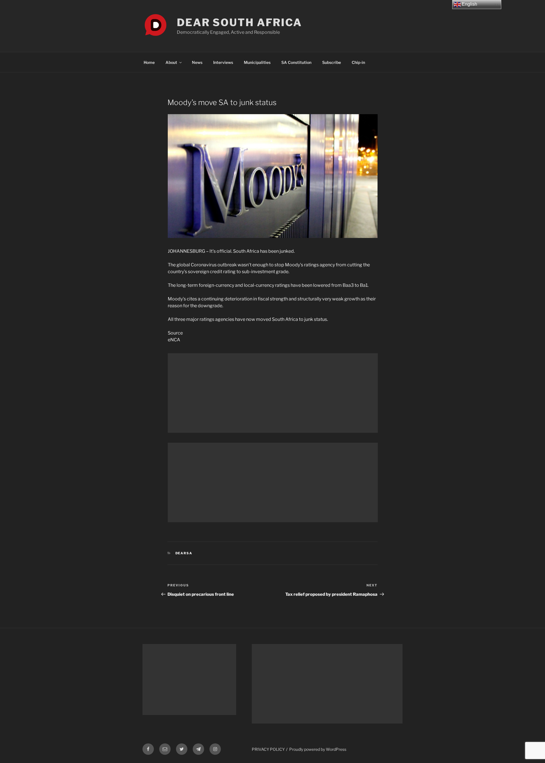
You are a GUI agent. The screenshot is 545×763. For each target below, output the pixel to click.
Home (149, 62)
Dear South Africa (239, 22)
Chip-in (358, 62)
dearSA (184, 553)
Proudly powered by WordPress (317, 749)
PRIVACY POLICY (268, 749)
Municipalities (257, 62)
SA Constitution (296, 62)
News (197, 62)
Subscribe (331, 62)
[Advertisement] (273, 393)
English (469, 4)
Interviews (223, 62)
